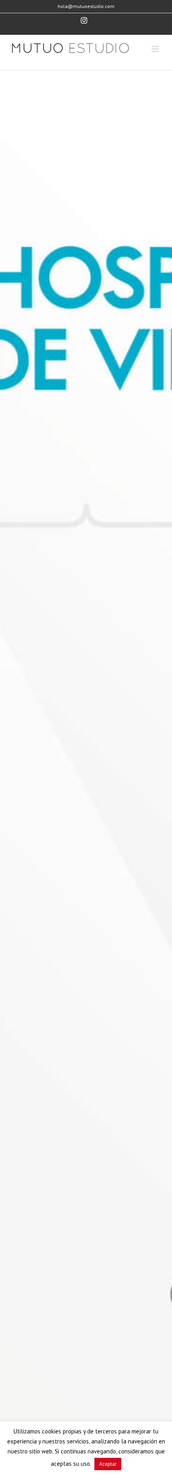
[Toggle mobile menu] (156, 49)
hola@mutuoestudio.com (86, 6)
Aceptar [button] (107, 1464)
